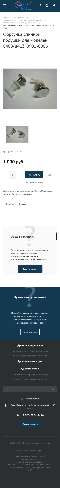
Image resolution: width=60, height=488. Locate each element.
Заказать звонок (30, 424)
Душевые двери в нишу (30, 345)
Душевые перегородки (30, 361)
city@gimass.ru (32, 398)
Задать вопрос (30, 269)
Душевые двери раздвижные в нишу (30, 351)
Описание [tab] (9, 204)
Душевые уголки (30, 368)
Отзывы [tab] (22, 204)
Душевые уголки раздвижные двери (30, 374)
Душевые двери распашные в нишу (30, 355)
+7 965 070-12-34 (32, 415)
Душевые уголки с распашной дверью (30, 379)
